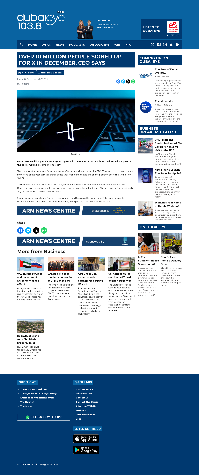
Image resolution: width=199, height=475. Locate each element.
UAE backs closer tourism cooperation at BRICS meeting (60, 277)
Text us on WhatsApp (45, 417)
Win (117, 44)
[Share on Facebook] (118, 81)
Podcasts (77, 44)
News (60, 44)
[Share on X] (128, 81)
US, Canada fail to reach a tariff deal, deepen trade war (120, 277)
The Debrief (27, 402)
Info (128, 44)
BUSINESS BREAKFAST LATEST (158, 130)
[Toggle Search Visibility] (21, 44)
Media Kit (81, 410)
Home (32, 44)
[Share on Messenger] (123, 81)
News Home (28, 73)
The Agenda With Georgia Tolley (38, 393)
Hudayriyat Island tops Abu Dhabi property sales (28, 339)
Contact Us (82, 397)
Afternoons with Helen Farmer (37, 397)
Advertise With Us (86, 406)
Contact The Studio (87, 402)
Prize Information (85, 414)
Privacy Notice (84, 393)
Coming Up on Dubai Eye (154, 60)
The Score (26, 406)
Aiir (36, 464)
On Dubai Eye (100, 44)
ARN (27, 464)
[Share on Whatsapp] (133, 81)
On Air (46, 44)
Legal (79, 419)
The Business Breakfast (33, 389)
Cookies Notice (84, 389)
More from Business (51, 73)
